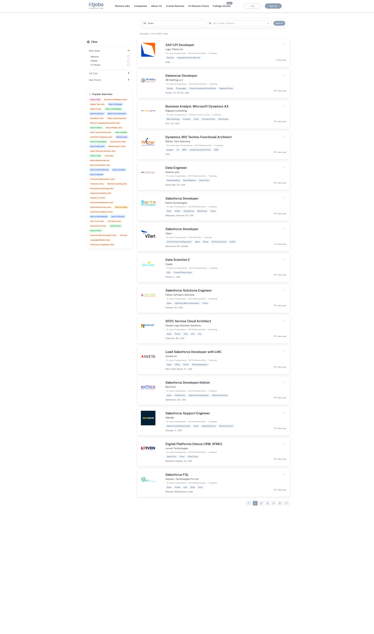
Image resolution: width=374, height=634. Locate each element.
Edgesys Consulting (176, 110)
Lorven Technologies (176, 448)
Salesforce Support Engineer (187, 413)
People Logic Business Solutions (183, 325)
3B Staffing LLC (174, 80)
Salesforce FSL (177, 475)
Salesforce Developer (182, 198)
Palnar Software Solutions (180, 294)
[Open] (268, 23)
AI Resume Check (198, 6)
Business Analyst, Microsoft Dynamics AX (197, 106)
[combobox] (174, 23)
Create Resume (175, 6)
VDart (168, 233)
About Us (156, 6)
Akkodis (169, 417)
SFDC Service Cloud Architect (188, 321)
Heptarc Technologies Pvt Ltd (181, 479)
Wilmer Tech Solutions (177, 141)
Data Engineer (176, 168)
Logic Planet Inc (174, 49)
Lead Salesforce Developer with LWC (193, 352)
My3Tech (170, 387)
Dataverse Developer (181, 75)
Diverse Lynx (172, 172)
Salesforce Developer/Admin (187, 382)
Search (279, 23)
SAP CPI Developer (179, 45)
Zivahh (169, 264)
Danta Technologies (176, 202)
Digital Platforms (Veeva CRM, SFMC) (193, 444)
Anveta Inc (171, 356)
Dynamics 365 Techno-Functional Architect (198, 137)
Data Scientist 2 (177, 260)
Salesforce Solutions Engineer (188, 290)
